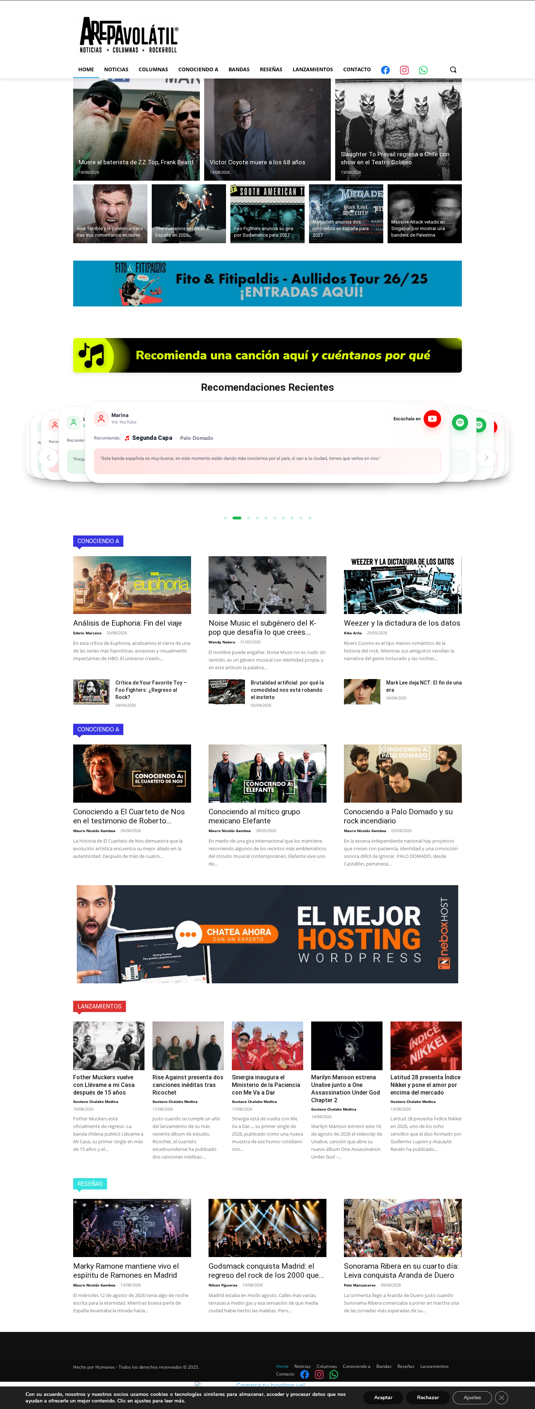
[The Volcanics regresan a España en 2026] (189, 213)
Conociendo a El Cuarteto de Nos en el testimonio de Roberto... (129, 816)
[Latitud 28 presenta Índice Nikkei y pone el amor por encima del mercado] (426, 1046)
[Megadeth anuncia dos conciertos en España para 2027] (346, 213)
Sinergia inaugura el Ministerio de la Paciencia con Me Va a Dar (266, 1085)
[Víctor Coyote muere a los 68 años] (267, 130)
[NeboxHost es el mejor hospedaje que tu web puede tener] (267, 934)
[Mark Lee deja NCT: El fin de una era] (362, 691)
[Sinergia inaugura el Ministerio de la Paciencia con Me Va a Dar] (267, 1046)
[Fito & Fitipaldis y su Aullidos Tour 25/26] (267, 291)
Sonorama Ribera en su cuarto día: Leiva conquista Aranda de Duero (401, 1271)
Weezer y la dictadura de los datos (402, 623)
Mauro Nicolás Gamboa (94, 830)
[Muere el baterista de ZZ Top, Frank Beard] (136, 130)
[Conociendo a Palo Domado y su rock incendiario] (403, 773)
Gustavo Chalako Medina (95, 1101)
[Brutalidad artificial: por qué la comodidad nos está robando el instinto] (227, 691)
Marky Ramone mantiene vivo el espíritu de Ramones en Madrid (126, 1271)
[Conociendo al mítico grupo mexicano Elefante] (267, 773)
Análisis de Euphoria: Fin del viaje (127, 623)
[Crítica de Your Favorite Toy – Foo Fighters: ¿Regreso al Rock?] (91, 691)
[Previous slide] (48, 457)
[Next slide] (486, 457)
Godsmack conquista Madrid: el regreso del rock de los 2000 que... (266, 1271)
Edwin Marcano (87, 632)
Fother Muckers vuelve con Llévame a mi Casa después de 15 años (104, 1085)
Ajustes (472, 1397)
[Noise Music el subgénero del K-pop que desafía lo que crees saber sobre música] (267, 585)
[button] (453, 69)
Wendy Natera (222, 642)
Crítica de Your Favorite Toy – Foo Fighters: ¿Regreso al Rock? (151, 690)
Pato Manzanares (360, 1285)
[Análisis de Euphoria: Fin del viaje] (132, 585)
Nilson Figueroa (223, 1285)
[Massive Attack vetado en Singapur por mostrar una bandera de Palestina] (425, 213)
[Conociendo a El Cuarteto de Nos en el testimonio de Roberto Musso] (132, 773)
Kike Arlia (353, 632)
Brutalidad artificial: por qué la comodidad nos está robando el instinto (287, 690)
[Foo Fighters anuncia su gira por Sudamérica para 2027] (267, 213)
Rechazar (428, 1397)
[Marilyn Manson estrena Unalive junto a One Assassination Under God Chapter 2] (347, 1046)
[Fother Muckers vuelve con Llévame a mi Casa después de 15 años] (108, 1046)
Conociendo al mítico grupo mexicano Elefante (254, 816)
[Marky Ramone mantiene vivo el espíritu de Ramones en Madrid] (132, 1228)
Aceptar (383, 1397)
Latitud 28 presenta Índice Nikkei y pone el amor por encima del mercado (425, 1085)
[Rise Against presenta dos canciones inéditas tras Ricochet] (188, 1046)
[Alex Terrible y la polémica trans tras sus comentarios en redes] (110, 213)
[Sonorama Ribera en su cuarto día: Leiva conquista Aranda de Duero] (403, 1228)
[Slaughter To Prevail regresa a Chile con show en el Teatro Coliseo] (398, 130)
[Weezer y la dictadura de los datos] (403, 585)
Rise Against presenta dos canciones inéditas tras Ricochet (187, 1085)
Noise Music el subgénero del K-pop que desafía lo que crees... (262, 628)
